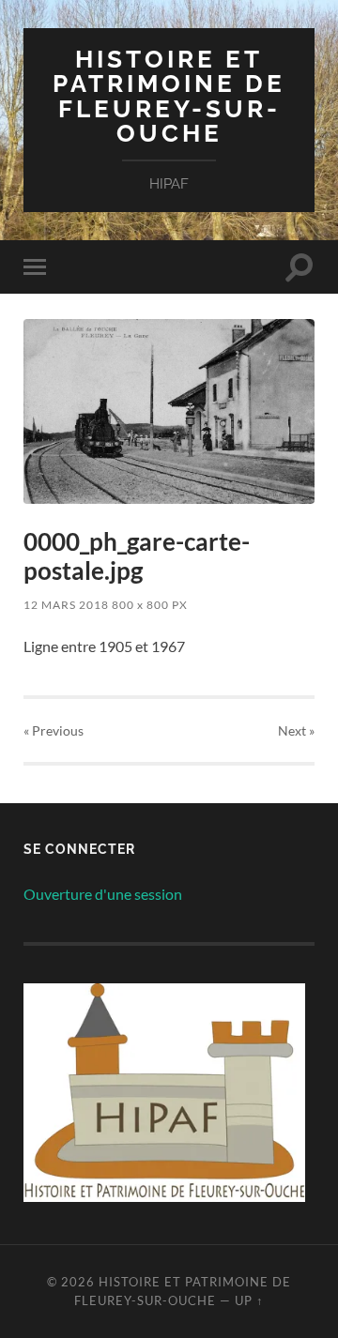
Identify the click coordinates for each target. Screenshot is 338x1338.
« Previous (53, 730)
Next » (296, 730)
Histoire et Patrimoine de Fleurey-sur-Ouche (169, 95)
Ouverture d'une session (102, 894)
